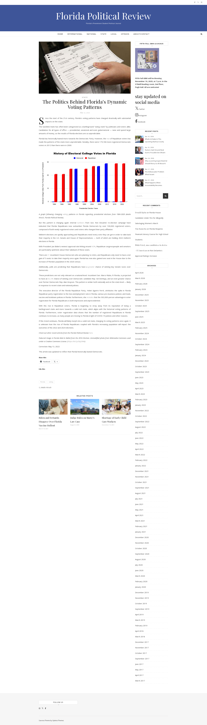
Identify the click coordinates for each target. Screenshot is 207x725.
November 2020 (142, 543)
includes (90, 297)
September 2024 (142, 344)
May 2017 (139, 669)
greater (91, 267)
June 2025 (139, 317)
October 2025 (141, 306)
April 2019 (139, 614)
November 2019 (142, 598)
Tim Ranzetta (140, 229)
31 (49, 255)
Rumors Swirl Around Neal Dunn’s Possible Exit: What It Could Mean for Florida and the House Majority (155, 151)
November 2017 (142, 647)
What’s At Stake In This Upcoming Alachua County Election (154, 140)
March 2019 (140, 620)
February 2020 (141, 581)
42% (93, 246)
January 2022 (140, 465)
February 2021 (141, 526)
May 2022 (139, 443)
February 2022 (141, 460)
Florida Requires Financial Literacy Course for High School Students (151, 234)
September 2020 (142, 554)
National (91, 34)
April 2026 (139, 272)
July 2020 (139, 565)
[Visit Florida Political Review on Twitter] (42, 708)
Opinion (125, 34)
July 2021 (139, 499)
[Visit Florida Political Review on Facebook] (45, 708)
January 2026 (140, 289)
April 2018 (139, 631)
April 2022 (139, 449)
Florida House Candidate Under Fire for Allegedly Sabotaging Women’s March (149, 217)
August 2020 (140, 559)
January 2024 (140, 355)
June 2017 (139, 664)
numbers (80, 222)
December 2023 (142, 361)
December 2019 (142, 592)
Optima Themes (58, 720)
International (74, 34)
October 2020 (141, 548)
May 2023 (139, 383)
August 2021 (140, 493)
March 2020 (140, 576)
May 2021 (139, 510)
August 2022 (140, 427)
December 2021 (142, 471)
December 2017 (142, 642)
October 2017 (141, 653)
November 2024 (142, 333)
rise (108, 138)
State (103, 34)
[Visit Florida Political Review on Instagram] (39, 708)
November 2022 (142, 410)
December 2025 (142, 295)
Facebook (141, 122)
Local (114, 34)
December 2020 (142, 537)
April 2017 (139, 675)
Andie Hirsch (46, 387)
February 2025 (141, 328)
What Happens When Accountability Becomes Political (153, 184)
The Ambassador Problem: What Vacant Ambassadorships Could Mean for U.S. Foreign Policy (155, 173)
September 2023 (142, 372)
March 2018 (140, 636)
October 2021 (141, 482)
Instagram (142, 115)
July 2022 (139, 432)
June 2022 (139, 438)
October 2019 (141, 603)
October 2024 (141, 339)
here (91, 333)
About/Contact (141, 34)
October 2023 (141, 366)
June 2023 (139, 377)
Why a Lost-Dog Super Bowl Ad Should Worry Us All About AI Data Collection (156, 162)
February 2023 (141, 399)
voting (51, 382)
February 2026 (141, 283)
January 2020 (140, 587)
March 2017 (140, 680)
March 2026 (140, 278)
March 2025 (140, 322)
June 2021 (139, 504)
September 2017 (142, 658)
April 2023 (139, 388)
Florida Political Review (103, 15)
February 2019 (141, 625)
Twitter (142, 109)
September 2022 (142, 421)
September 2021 (142, 487)
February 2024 (141, 350)
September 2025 (142, 311)
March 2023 (140, 394)
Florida (42, 382)
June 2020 (139, 570)
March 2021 (140, 521)
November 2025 (142, 300)
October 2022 (141, 416)
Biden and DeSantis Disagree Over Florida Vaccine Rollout (50, 421)
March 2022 (140, 454)
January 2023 (140, 405)
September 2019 (142, 609)
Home (60, 34)
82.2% (50, 278)
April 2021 (139, 515)
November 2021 (142, 476)
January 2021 (140, 532)
